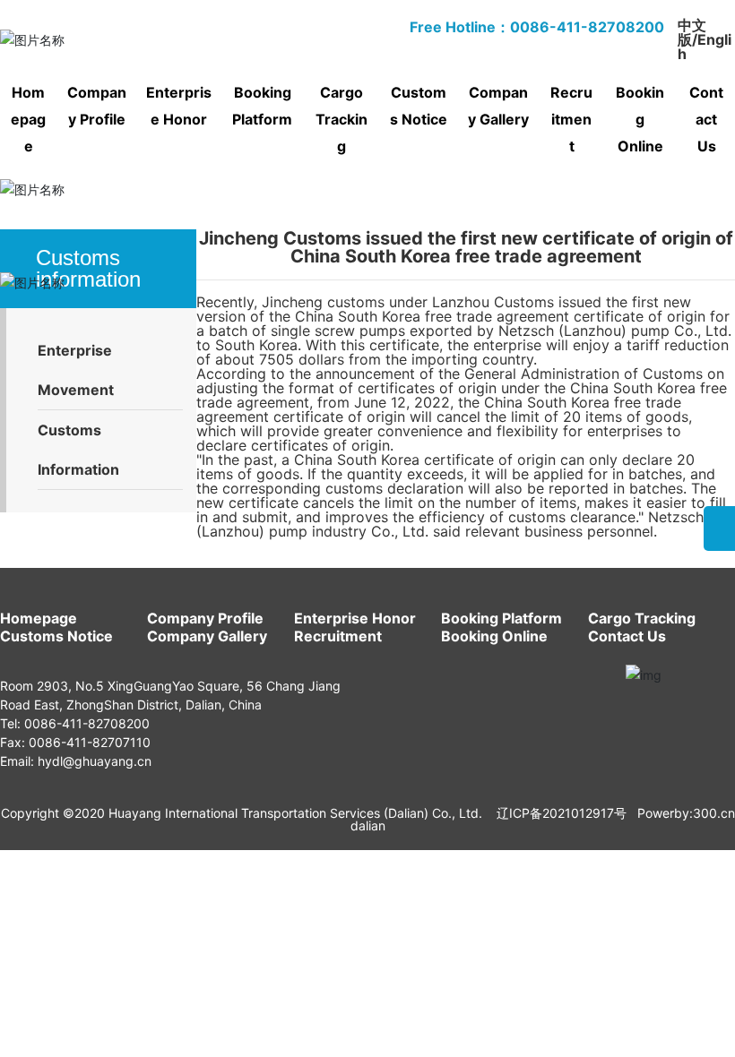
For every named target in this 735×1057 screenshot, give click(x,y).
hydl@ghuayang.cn (94, 761)
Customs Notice (56, 636)
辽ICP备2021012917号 (562, 813)
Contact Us (627, 636)
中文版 (692, 32)
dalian (367, 825)
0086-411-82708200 (87, 723)
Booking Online (494, 636)
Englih (704, 46)
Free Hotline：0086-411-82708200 (537, 27)
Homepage (38, 618)
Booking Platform (501, 618)
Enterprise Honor (355, 618)
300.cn (714, 813)
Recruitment (338, 636)
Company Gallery (207, 636)
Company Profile (205, 618)
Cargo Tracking (642, 618)
